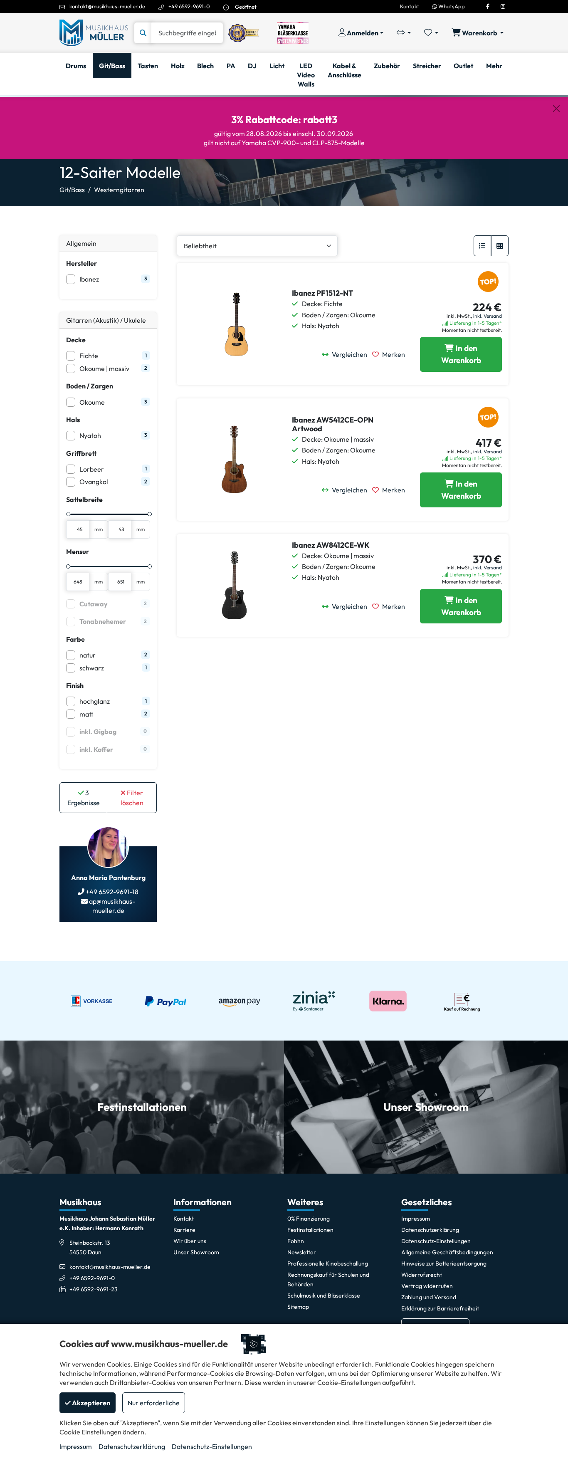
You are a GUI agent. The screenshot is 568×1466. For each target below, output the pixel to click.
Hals (73, 419)
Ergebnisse (83, 798)
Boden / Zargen (89, 386)
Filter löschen (132, 798)
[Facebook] (487, 6)
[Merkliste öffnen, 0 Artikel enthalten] (431, 32)
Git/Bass (72, 189)
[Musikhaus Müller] (93, 32)
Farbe (75, 639)
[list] (482, 245)
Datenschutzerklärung (132, 1446)
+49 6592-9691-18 (111, 892)
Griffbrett (81, 453)
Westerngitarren (119, 189)
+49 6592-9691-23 (93, 1289)
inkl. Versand (487, 316)
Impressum (75, 1446)
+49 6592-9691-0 (189, 6)
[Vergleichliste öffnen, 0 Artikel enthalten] (404, 32)
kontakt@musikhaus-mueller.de (107, 6)
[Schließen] (556, 109)
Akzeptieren (90, 1403)
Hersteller (81, 263)
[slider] (68, 514)
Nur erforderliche (154, 1403)
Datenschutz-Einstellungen (212, 1446)
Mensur (77, 551)
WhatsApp (451, 6)
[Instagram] (503, 6)
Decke (76, 340)
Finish (75, 685)
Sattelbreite (84, 499)
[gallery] (500, 245)
